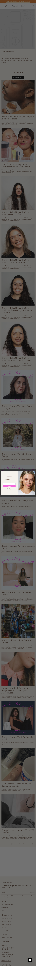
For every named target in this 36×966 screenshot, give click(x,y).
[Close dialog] (34, 472)
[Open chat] (30, 960)
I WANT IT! (9, 486)
